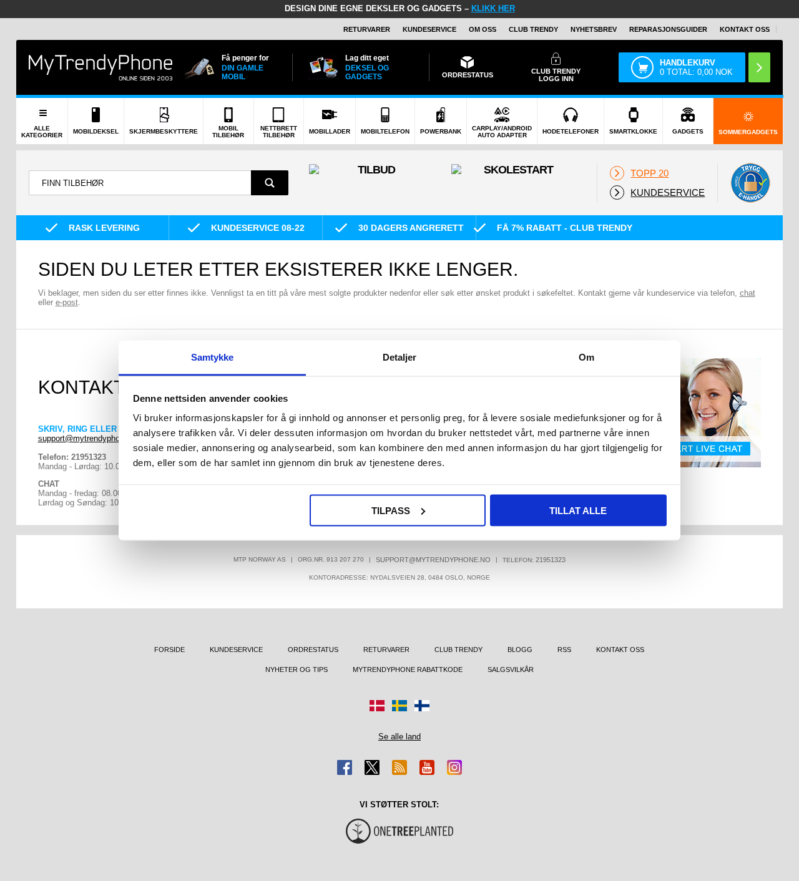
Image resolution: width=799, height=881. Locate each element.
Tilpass (390, 510)
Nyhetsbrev (594, 29)
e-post (67, 302)
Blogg (519, 649)
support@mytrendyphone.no (89, 438)
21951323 (551, 559)
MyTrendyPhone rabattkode (408, 669)
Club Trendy (533, 29)
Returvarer (366, 29)
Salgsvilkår (511, 669)
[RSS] (399, 767)
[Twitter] (372, 767)
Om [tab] (586, 357)
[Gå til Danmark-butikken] (377, 705)
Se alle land (399, 736)
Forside (169, 649)
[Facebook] (344, 767)
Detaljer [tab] (400, 357)
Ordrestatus (313, 649)
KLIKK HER (493, 8)
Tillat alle (578, 510)
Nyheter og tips (296, 669)
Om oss (482, 29)
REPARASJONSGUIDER (668, 29)
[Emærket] (750, 183)
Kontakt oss (745, 29)
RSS (564, 649)
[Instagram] (454, 767)
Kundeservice (429, 29)
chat (747, 293)
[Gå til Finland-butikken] (421, 705)
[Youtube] (426, 767)
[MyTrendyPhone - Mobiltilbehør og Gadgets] (100, 67)
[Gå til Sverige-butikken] (399, 705)
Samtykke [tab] (212, 357)
